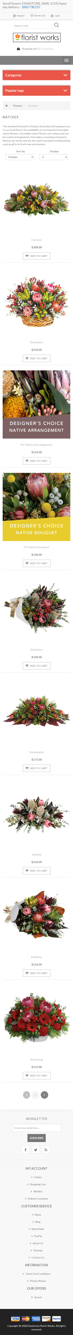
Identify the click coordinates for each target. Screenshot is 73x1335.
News (38, 1214)
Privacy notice (38, 1280)
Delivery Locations (38, 1198)
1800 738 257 (30, 7)
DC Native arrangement (36, 444)
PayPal (38, 1236)
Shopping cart (38, 1184)
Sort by (20, 151)
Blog (37, 1221)
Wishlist (38, 1191)
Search (38, 1297)
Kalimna (36, 957)
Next (44, 1095)
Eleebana (36, 649)
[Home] (6, 105)
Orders (38, 1177)
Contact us (38, 1257)
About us (38, 1243)
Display (54, 151)
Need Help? (38, 1228)
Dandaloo (36, 342)
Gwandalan (36, 752)
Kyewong (36, 1059)
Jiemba (36, 854)
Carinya (36, 239)
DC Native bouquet (36, 547)
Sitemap (38, 1250)
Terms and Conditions (38, 1273)
